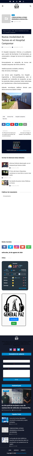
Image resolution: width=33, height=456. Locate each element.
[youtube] (20, 1)
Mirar (13, 323)
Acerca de (16, 450)
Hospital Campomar (20, 116)
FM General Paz (7, 410)
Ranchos (5, 118)
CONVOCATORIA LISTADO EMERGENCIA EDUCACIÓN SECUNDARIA (19, 18)
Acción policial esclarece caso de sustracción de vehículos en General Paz (16, 407)
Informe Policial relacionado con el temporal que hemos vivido (19, 164)
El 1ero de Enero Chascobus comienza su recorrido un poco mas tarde (20, 173)
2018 (13, 30)
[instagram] (17, 1)
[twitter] (13, 1)
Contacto (23, 450)
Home (10, 450)
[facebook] (10, 1)
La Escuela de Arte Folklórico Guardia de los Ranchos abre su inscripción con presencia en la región (18, 441)
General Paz (10, 116)
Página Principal (7, 30)
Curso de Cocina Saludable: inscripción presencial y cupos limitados (18, 420)
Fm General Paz (7, 47)
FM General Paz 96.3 (21, 453)
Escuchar (13, 319)
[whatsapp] (23, 1)
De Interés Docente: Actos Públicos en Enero (19, 182)
